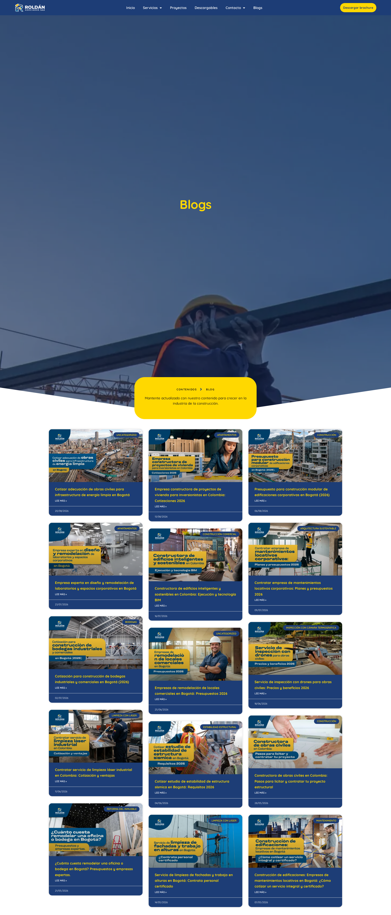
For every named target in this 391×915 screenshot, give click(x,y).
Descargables (206, 8)
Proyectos (178, 8)
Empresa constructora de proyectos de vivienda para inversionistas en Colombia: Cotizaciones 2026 (190, 495)
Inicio (130, 8)
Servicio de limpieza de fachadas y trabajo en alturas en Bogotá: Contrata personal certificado (194, 881)
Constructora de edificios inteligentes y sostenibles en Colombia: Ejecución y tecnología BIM (195, 594)
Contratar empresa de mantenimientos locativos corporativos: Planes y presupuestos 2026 (294, 588)
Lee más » (61, 500)
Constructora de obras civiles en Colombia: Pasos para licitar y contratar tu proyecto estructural (291, 781)
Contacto (233, 8)
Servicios (150, 8)
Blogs (257, 8)
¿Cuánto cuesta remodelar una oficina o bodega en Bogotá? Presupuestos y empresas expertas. (94, 869)
